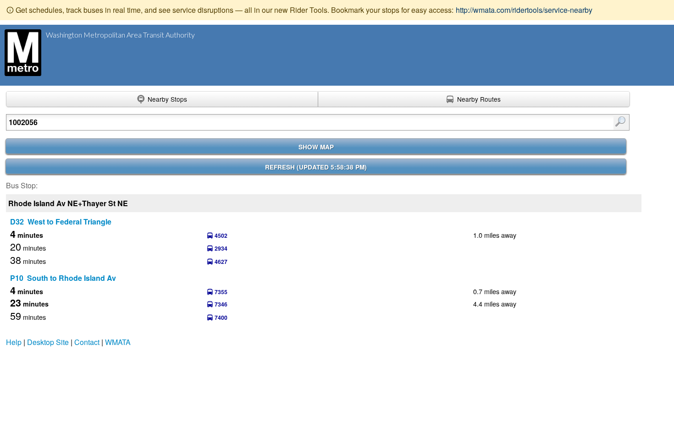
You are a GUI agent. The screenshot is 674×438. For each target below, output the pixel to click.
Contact (86, 342)
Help (14, 342)
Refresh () (316, 167)
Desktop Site (48, 342)
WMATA (118, 342)
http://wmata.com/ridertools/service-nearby (524, 10)
